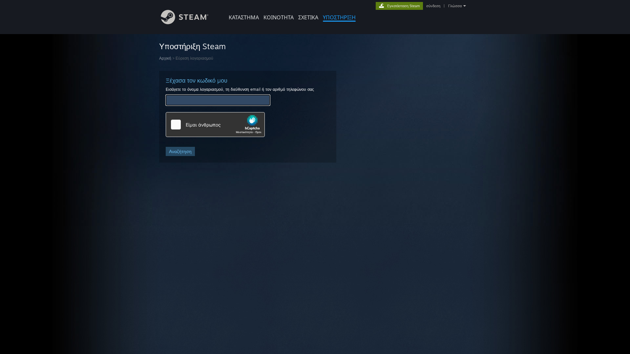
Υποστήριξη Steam (192, 46)
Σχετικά (308, 17)
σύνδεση (433, 6)
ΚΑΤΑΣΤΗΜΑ (244, 17)
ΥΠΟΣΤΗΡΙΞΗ (339, 17)
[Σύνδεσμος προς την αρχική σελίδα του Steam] (184, 22)
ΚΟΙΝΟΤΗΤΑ (278, 17)
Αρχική (165, 58)
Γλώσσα (455, 6)
